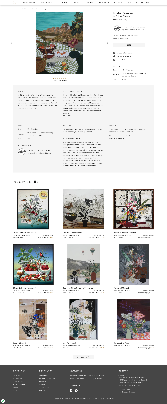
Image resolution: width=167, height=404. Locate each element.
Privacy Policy (97, 398)
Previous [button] (12, 43)
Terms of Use (109, 398)
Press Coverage (19, 384)
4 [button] (59, 78)
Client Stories (18, 381)
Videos (15, 387)
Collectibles (64, 2)
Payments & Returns (46, 381)
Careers (42, 384)
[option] (59, 43)
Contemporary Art (28, 2)
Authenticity (44, 375)
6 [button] (63, 78)
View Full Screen (60, 80)
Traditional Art (47, 2)
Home (15, 9)
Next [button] (107, 43)
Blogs (15, 391)
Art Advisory (104, 2)
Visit (129, 2)
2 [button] (55, 78)
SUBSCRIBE (98, 379)
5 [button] (61, 78)
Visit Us (42, 391)
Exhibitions (89, 2)
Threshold (118, 2)
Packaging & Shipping (47, 378)
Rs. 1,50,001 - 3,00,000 (26, 9)
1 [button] (53, 78)
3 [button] (57, 78)
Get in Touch (44, 387)
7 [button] (65, 78)
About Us (16, 375)
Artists (77, 2)
